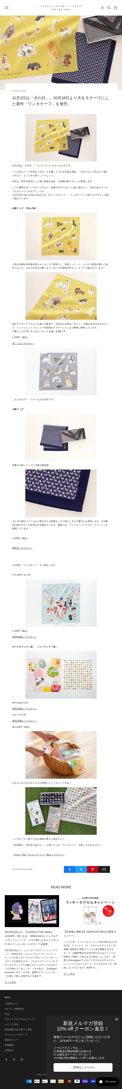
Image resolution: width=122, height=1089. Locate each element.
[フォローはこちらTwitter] (13, 1059)
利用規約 (9, 1045)
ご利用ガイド (11, 1003)
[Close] (116, 1019)
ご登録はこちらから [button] (83, 1067)
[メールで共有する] (104, 869)
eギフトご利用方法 (14, 1009)
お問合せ (9, 1050)
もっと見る (10, 982)
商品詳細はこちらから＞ (24, 708)
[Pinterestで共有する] (92, 869)
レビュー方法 (11, 1024)
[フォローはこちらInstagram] (21, 1059)
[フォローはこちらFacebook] (6, 1059)
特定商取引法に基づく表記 (18, 1029)
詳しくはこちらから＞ (23, 343)
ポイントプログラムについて (19, 1019)
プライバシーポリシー (16, 1034)
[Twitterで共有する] (81, 869)
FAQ (7, 1014)
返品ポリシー (11, 1039)
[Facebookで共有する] (69, 869)
